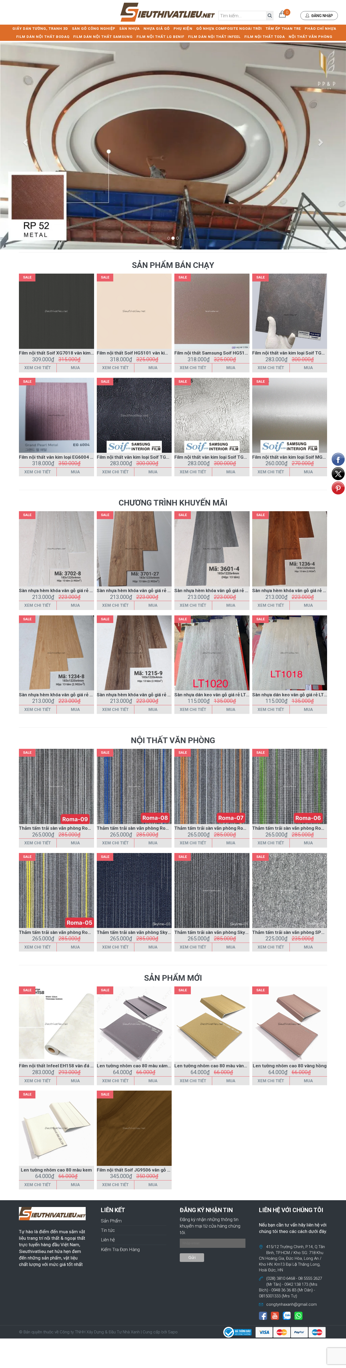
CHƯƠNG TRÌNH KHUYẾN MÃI (173, 502)
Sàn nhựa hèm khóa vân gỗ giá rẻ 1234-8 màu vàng (73, 694)
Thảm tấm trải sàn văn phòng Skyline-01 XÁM (222, 932)
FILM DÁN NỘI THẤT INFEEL (214, 37)
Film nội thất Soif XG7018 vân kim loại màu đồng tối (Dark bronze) (89, 353)
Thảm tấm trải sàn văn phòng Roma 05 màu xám (70, 932)
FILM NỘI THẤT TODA (264, 37)
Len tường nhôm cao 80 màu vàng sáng (216, 1065)
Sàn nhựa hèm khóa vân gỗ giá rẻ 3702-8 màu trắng (73, 590)
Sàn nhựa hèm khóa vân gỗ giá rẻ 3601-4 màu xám (227, 590)
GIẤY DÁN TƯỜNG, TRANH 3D (40, 29)
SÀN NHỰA (129, 29)
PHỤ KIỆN (183, 29)
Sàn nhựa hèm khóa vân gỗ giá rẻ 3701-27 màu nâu (151, 590)
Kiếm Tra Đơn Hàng (120, 1249)
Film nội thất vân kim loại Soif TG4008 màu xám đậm (152, 457)
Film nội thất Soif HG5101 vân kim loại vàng (142, 353)
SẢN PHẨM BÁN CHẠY (173, 265)
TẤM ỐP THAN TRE (283, 29)
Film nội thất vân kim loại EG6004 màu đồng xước (71, 457)
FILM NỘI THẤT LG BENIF (160, 37)
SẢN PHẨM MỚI (173, 978)
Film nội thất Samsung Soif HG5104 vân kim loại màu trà (233, 353)
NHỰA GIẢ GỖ (157, 29)
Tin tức (108, 1230)
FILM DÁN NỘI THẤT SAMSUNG (103, 37)
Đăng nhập (322, 16)
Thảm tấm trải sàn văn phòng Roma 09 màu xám (70, 828)
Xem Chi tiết (37, 367)
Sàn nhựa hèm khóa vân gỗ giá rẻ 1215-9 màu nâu (149, 694)
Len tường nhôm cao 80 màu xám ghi (136, 1065)
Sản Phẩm (111, 1220)
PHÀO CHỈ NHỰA (320, 29)
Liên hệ (108, 1239)
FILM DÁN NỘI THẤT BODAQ (42, 37)
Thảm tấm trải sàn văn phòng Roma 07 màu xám (225, 828)
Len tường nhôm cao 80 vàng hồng (290, 1065)
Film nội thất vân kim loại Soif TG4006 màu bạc (224, 457)
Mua (75, 367)
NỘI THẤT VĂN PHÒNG (310, 37)
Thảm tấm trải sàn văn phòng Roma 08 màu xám (148, 828)
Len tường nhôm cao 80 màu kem (56, 1170)
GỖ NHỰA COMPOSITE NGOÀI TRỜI (229, 29)
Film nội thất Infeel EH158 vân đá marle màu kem (71, 1065)
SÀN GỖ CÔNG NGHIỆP (93, 29)
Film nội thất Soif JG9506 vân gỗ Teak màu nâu (147, 1170)
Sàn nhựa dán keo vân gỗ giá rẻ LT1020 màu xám (225, 694)
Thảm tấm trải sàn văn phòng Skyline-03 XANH (146, 932)
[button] (26, 142)
